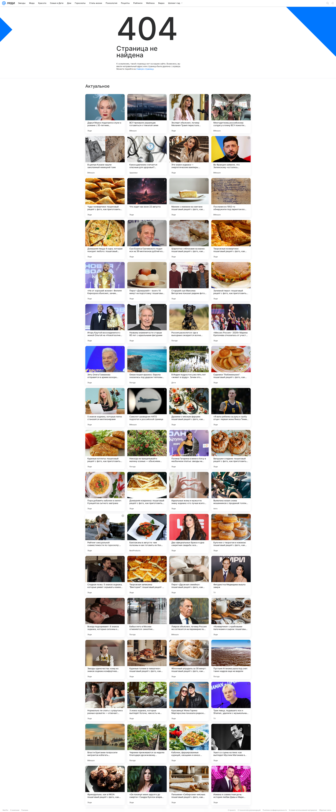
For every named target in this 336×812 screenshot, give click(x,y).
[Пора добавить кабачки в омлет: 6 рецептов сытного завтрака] (105, 491)
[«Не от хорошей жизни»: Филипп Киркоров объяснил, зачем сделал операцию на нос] (105, 281)
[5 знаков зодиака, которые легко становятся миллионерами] (105, 407)
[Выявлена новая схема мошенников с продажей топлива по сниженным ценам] (231, 491)
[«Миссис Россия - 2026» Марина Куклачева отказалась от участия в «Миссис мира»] (231, 323)
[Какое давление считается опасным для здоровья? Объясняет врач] (147, 155)
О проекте (232, 810)
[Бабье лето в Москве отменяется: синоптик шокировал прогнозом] (147, 617)
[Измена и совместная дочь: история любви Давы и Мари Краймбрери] (231, 785)
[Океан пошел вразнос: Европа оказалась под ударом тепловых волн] (147, 365)
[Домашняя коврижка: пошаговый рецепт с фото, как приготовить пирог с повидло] (147, 491)
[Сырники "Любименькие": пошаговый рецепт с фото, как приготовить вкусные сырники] (231, 365)
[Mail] (4, 3)
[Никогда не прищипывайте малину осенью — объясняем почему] (147, 449)
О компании (14, 810)
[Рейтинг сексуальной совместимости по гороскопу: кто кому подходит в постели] (105, 533)
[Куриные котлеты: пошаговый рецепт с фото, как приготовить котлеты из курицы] (105, 449)
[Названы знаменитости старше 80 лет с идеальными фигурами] (147, 323)
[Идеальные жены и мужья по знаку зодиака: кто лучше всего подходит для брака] (189, 491)
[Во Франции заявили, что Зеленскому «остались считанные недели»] (231, 155)
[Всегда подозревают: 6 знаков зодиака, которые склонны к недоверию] (105, 617)
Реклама (24, 810)
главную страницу (144, 69)
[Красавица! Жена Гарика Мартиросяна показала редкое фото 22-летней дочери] (189, 701)
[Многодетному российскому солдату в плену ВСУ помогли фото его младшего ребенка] (231, 113)
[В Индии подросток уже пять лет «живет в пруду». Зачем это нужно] (189, 365)
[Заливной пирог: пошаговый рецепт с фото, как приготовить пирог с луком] (231, 281)
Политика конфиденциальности (275, 810)
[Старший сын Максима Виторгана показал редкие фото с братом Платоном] (189, 281)
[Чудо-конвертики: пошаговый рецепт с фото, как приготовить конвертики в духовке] (105, 197)
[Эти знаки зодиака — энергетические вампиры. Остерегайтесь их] (189, 155)
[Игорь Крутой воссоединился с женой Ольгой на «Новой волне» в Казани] (105, 323)
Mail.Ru (5, 810)
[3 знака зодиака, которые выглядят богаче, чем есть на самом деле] (147, 701)
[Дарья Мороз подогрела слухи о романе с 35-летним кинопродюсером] (105, 113)
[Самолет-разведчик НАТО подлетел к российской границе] (147, 407)
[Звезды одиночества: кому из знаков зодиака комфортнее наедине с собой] (105, 659)
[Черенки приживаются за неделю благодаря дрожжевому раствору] (147, 743)
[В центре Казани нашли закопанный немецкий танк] (105, 155)
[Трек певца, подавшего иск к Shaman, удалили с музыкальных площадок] (231, 701)
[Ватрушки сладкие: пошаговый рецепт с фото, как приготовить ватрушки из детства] (231, 449)
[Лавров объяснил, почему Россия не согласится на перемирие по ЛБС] (189, 617)
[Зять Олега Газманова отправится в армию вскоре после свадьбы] (105, 365)
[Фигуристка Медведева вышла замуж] (231, 575)
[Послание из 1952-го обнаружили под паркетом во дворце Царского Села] (231, 197)
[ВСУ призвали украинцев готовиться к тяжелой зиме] (147, 113)
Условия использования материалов (303, 810)
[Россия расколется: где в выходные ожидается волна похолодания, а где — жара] (189, 323)
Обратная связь (325, 810)
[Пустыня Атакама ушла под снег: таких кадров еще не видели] (231, 659)
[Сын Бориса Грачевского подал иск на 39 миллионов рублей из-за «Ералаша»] (147, 239)
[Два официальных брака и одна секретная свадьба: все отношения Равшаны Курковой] (189, 533)
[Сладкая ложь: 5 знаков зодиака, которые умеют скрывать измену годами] (105, 575)
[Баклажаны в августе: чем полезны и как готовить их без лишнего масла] (147, 533)
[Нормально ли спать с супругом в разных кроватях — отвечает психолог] (105, 701)
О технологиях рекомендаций (249, 810)
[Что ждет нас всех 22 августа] (147, 197)
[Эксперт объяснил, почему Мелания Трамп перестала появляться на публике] (189, 113)
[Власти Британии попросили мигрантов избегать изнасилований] (105, 743)
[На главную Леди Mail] (10, 3)
